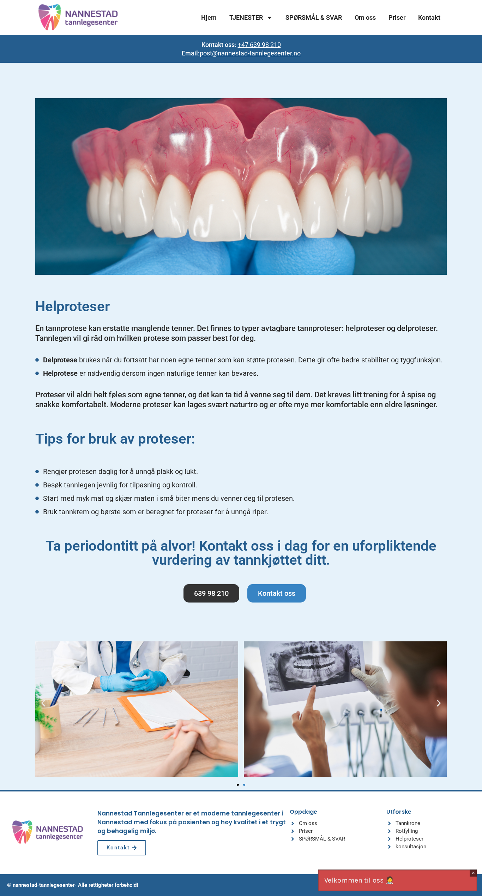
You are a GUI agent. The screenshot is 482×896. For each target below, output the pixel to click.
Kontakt (429, 17)
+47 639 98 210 (259, 44)
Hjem (209, 17)
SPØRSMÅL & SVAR (313, 17)
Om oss (365, 17)
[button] (43, 703)
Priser (396, 17)
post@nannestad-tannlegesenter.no (250, 53)
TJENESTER (246, 17)
